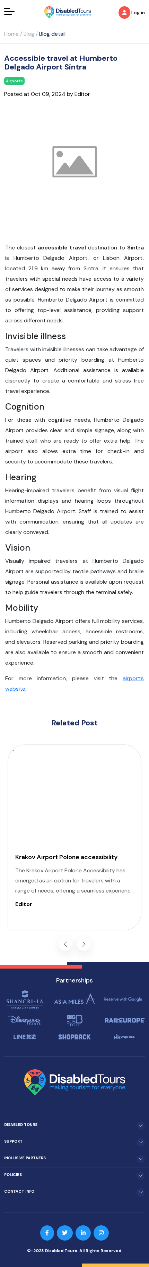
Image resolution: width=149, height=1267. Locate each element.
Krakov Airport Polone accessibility (66, 857)
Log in (138, 12)
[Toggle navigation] (9, 11)
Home (11, 34)
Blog (29, 34)
